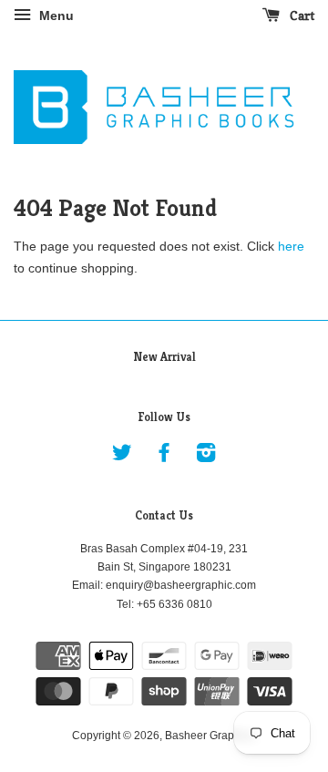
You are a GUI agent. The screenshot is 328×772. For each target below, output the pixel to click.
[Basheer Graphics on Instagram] (206, 456)
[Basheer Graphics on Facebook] (164, 456)
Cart (300, 15)
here (291, 246)
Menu (55, 15)
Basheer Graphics (209, 735)
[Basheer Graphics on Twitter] (122, 456)
